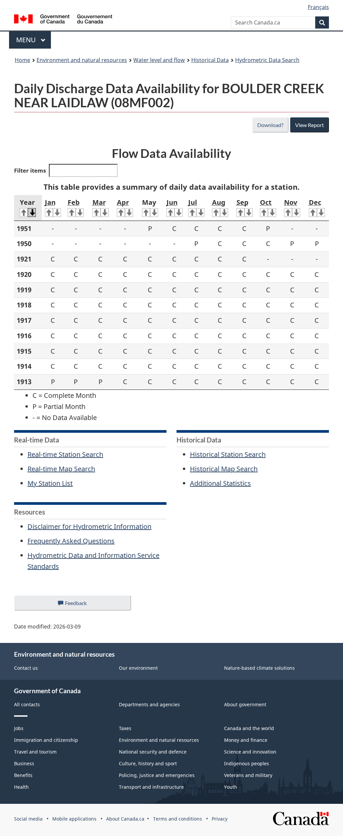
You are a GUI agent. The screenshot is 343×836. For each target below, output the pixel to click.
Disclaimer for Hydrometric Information (89, 526)
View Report (309, 125)
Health (21, 787)
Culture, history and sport (148, 763)
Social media (28, 819)
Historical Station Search (228, 454)
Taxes (125, 728)
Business (24, 763)
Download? (270, 125)
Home (22, 60)
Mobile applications (74, 819)
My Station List (50, 483)
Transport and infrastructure (151, 787)
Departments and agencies (149, 704)
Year (27, 202)
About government (245, 704)
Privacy (219, 819)
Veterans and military (248, 775)
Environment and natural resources (82, 60)
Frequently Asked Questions (71, 540)
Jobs (18, 728)
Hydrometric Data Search (267, 60)
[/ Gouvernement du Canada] (63, 19)
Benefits (23, 775)
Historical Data (210, 60)
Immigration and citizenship (46, 740)
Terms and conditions (177, 819)
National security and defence (153, 752)
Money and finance (245, 740)
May (149, 202)
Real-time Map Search (61, 468)
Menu (27, 39)
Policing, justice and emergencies (157, 775)
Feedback (82, 605)
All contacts (27, 704)
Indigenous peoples (246, 763)
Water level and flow (159, 60)
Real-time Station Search (65, 454)
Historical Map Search (224, 468)
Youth (230, 787)
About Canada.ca (125, 819)
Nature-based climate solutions (259, 668)
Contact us (26, 668)
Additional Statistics (220, 483)
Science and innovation (250, 752)
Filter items (30, 170)
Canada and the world (249, 728)
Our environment (138, 668)
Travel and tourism (35, 752)
